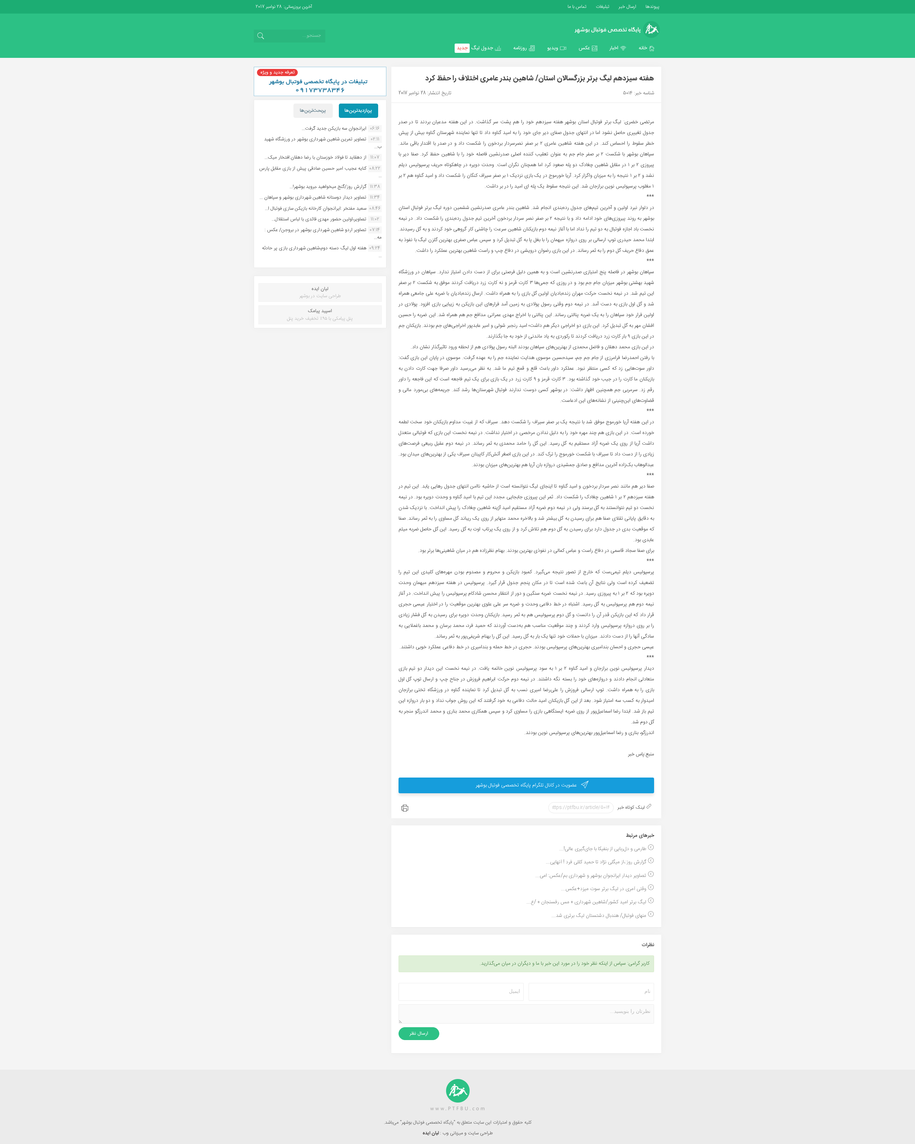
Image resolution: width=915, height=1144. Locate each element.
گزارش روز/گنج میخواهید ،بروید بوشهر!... (328, 187)
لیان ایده (431, 1133)
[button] (647, 48)
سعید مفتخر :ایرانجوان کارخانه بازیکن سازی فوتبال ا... (315, 209)
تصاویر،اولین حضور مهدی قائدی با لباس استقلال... (319, 219)
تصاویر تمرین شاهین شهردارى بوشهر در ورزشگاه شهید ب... (323, 142)
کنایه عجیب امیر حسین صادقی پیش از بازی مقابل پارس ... (320, 172)
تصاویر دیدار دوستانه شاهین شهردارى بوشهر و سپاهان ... (312, 197)
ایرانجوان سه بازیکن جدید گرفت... (334, 129)
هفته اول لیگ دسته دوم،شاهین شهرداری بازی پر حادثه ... (322, 251)
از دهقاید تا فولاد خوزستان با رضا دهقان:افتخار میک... (315, 157)
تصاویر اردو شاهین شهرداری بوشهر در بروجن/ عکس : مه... (323, 233)
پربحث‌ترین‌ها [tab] (313, 111)
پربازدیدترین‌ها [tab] (358, 111)
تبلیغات (601, 7)
